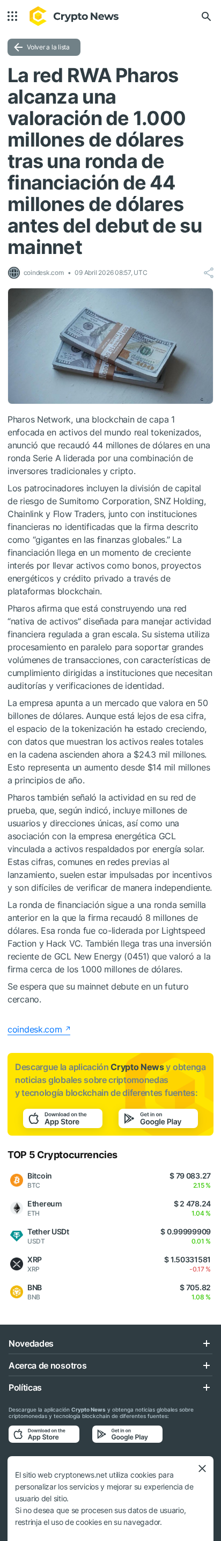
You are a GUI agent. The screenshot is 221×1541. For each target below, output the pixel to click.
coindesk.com (35, 1029)
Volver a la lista (48, 47)
